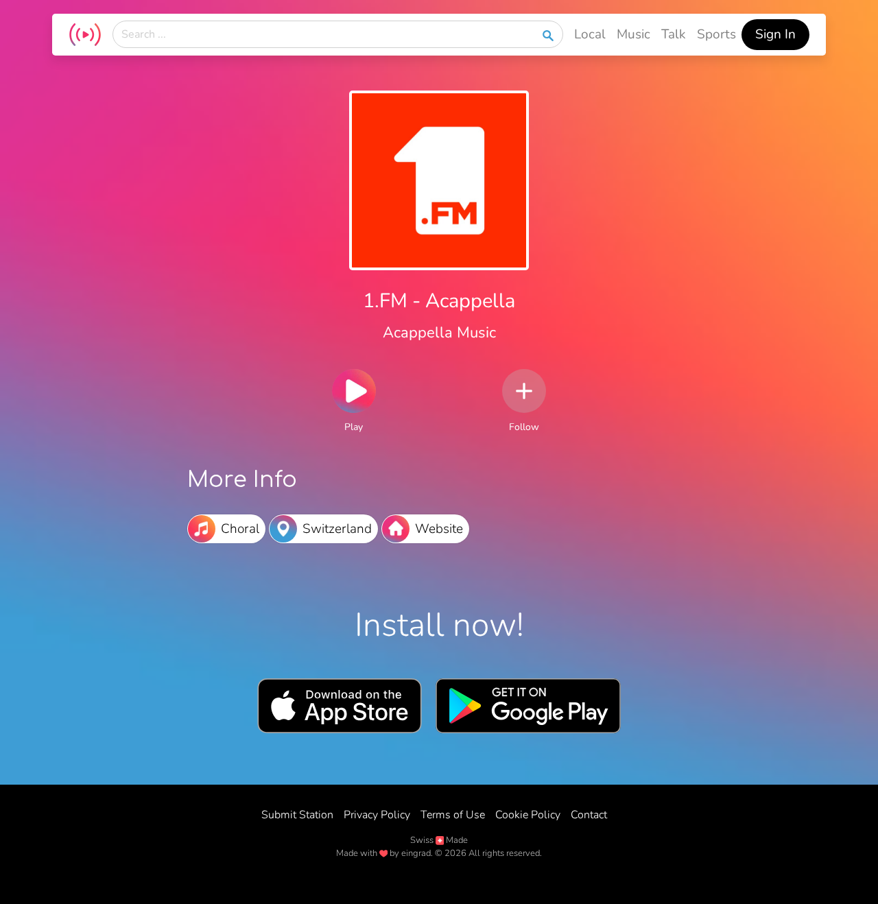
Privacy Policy (377, 814)
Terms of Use (452, 814)
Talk (673, 34)
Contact (589, 814)
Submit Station (297, 814)
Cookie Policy (527, 814)
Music (633, 34)
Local (590, 34)
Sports (716, 34)
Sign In (775, 34)
